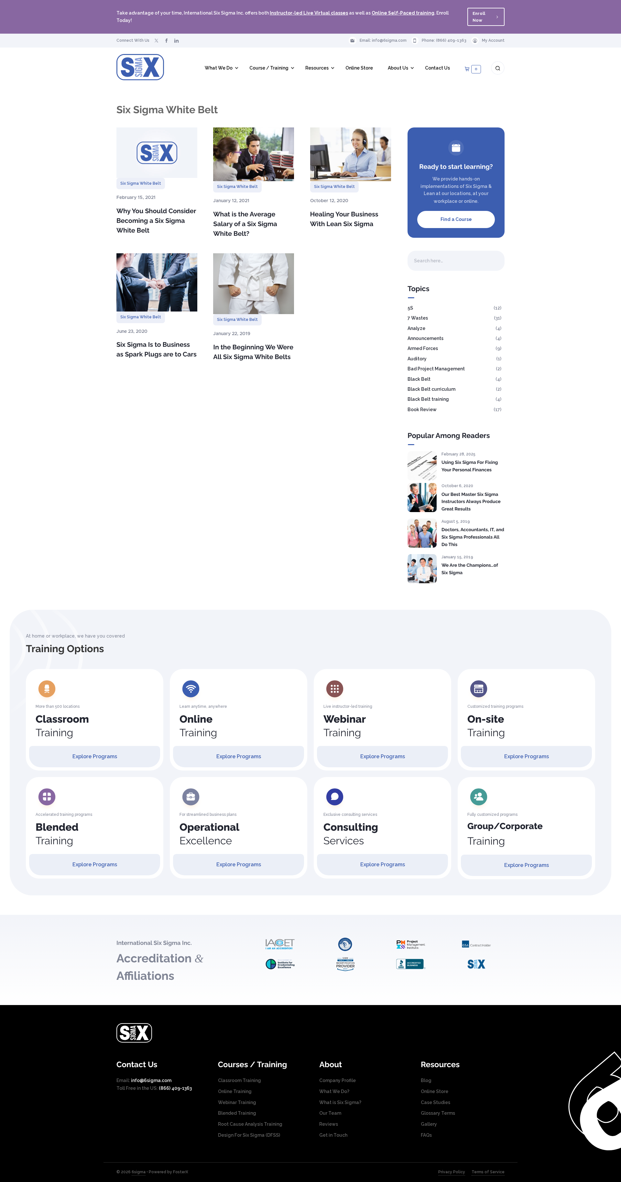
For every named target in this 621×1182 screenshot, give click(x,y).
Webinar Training (237, 1102)
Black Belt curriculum (431, 389)
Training (62, 726)
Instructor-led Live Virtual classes (309, 13)
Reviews (328, 1124)
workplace (445, 201)
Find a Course (456, 219)
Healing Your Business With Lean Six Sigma (344, 219)
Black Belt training (428, 399)
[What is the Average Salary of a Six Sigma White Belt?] (253, 154)
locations (460, 193)
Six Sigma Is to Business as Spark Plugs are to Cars (156, 349)
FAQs (426, 1135)
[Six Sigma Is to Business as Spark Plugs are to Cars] (156, 282)
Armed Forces (423, 348)
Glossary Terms (438, 1113)
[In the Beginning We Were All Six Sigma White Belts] (253, 283)
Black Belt (419, 379)
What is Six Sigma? (340, 1102)
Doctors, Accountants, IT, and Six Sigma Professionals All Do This (472, 537)
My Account (493, 40)
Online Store (434, 1091)
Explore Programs (94, 756)
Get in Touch (333, 1135)
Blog (426, 1080)
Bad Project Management (436, 368)
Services (350, 834)
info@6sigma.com (389, 40)
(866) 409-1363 (451, 40)
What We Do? (334, 1091)
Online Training (235, 1091)
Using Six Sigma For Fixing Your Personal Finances (469, 466)
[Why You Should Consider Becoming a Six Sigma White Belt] (156, 152)
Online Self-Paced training (403, 13)
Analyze (416, 328)
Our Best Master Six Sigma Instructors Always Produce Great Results (471, 502)
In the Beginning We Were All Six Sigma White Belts (253, 352)
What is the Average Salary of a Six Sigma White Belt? (245, 223)
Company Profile (337, 1080)
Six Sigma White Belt (140, 183)
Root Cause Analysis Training (250, 1124)
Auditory (417, 358)
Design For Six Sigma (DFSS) (249, 1135)
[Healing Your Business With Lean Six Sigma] (350, 154)
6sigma (139, 1172)
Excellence (209, 834)
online (470, 201)
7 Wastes (418, 318)
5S (410, 308)
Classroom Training (239, 1080)
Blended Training (237, 1113)
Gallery (429, 1124)
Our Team (330, 1113)
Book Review (422, 409)
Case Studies (435, 1102)
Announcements (425, 338)
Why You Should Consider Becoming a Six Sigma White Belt (156, 220)
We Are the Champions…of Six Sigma (469, 569)
